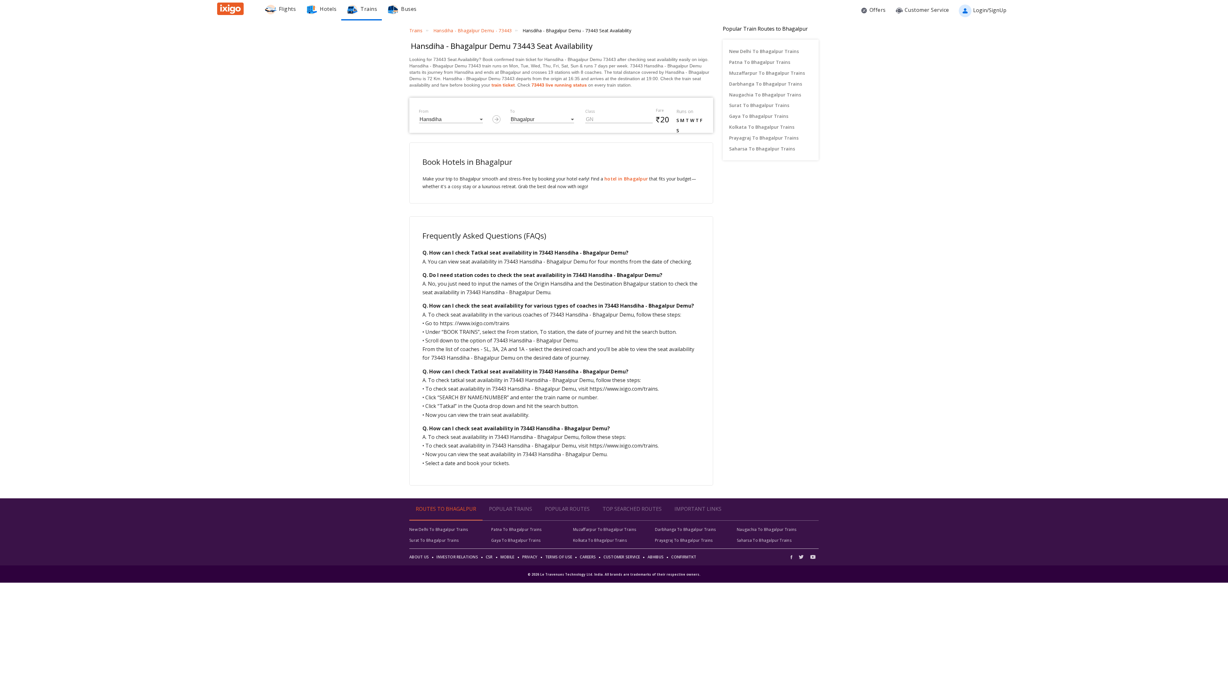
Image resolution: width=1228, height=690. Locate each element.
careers (588, 557)
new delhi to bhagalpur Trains (764, 51)
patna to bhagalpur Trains (759, 62)
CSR (489, 557)
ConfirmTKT (683, 557)
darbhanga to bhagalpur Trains (765, 84)
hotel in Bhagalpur (626, 179)
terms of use (558, 557)
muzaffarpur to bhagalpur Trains (767, 73)
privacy (530, 557)
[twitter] (801, 557)
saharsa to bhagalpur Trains (762, 149)
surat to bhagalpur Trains (759, 105)
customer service (621, 557)
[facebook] (793, 557)
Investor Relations (457, 557)
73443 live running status (559, 85)
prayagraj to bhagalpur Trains (764, 138)
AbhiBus (656, 557)
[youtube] (813, 557)
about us (419, 557)
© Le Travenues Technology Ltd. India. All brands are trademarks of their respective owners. (614, 574)
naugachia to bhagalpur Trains (765, 95)
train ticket (503, 85)
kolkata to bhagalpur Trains (761, 127)
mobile (507, 557)
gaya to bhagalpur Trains (758, 116)
